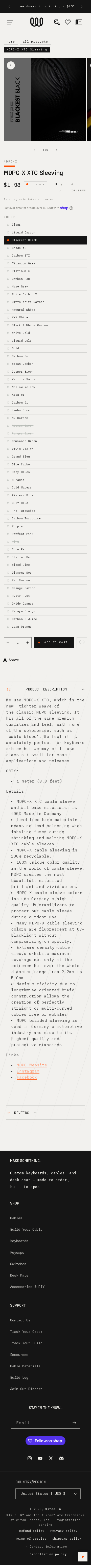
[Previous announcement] (9, 6)
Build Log (19, 1377)
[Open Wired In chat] (82, 1556)
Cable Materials (25, 1366)
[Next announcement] (81, 6)
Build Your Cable (26, 1229)
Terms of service (31, 1538)
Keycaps (17, 1252)
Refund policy (31, 1530)
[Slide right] (56, 150)
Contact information (48, 1546)
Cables (16, 1218)
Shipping (10, 199)
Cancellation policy (48, 1554)
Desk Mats (19, 1275)
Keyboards (19, 1241)
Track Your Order (26, 1331)
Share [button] (14, 660)
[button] (10, 22)
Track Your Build (26, 1343)
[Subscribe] (74, 1423)
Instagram (28, 1070)
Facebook (27, 1077)
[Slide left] (34, 150)
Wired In (53, 1509)
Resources (19, 1354)
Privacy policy (64, 1530)
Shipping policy (67, 1538)
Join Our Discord (26, 1389)
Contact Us (20, 1320)
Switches (18, 1264)
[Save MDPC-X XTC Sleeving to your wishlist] (82, 642)
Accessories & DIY (27, 1286)
